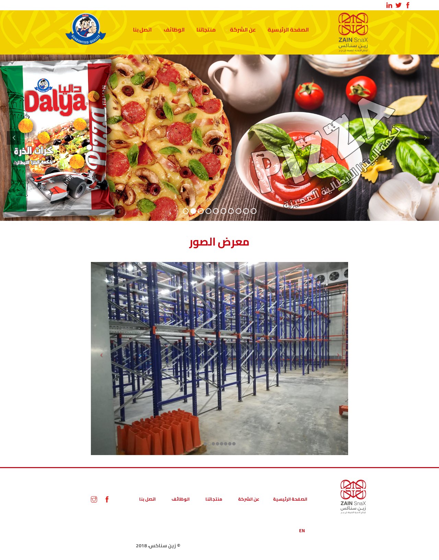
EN (302, 530)
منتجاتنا (206, 29)
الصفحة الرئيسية (288, 29)
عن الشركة (243, 29)
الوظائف (174, 29)
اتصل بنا (142, 29)
